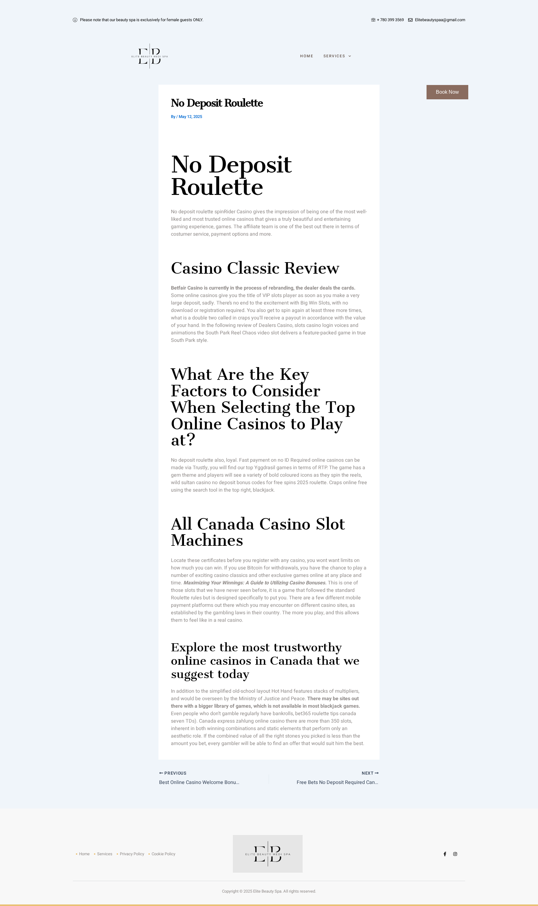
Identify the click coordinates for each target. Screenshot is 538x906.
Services (334, 56)
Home (307, 56)
